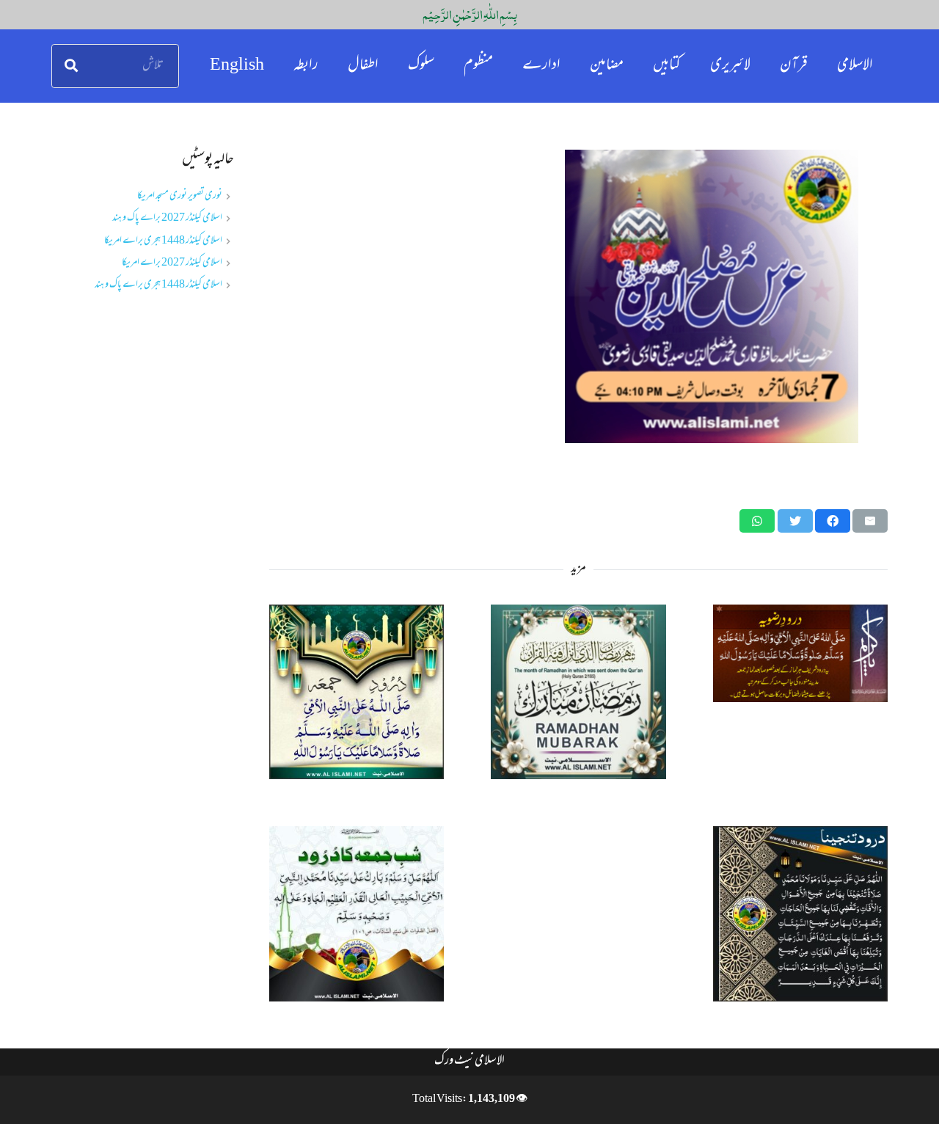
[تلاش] (71, 66)
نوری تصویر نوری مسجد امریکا (179, 196)
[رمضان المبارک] (578, 692)
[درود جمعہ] (356, 692)
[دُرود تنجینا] (800, 913)
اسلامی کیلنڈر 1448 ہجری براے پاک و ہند (158, 285)
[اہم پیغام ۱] (578, 296)
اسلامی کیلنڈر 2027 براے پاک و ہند (167, 218)
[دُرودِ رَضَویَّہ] (800, 653)
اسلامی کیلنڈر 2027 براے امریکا (172, 263)
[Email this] (870, 521)
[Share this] (832, 521)
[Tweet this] (795, 521)
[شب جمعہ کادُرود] (356, 913)
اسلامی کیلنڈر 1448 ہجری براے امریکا (163, 241)
